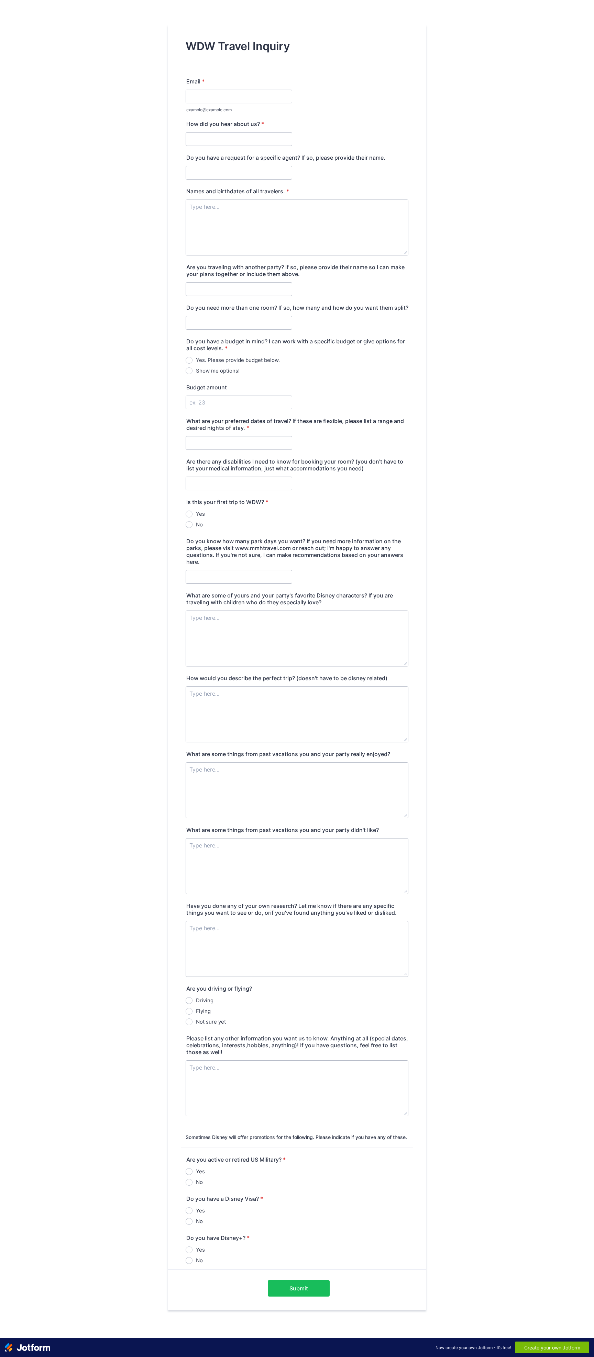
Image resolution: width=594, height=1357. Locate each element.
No (199, 524)
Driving (204, 1000)
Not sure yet (211, 1021)
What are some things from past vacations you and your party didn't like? (282, 829)
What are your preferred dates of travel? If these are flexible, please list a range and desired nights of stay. (295, 424)
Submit (298, 1288)
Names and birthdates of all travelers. (237, 191)
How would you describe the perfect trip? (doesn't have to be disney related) (286, 678)
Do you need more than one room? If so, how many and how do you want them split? (297, 307)
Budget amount (206, 387)
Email (195, 81)
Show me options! (218, 370)
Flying (203, 1011)
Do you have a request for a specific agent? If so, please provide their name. (285, 157)
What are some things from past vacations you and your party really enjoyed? (288, 754)
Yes (200, 514)
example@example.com (209, 109)
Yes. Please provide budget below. (238, 360)
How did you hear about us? (225, 124)
